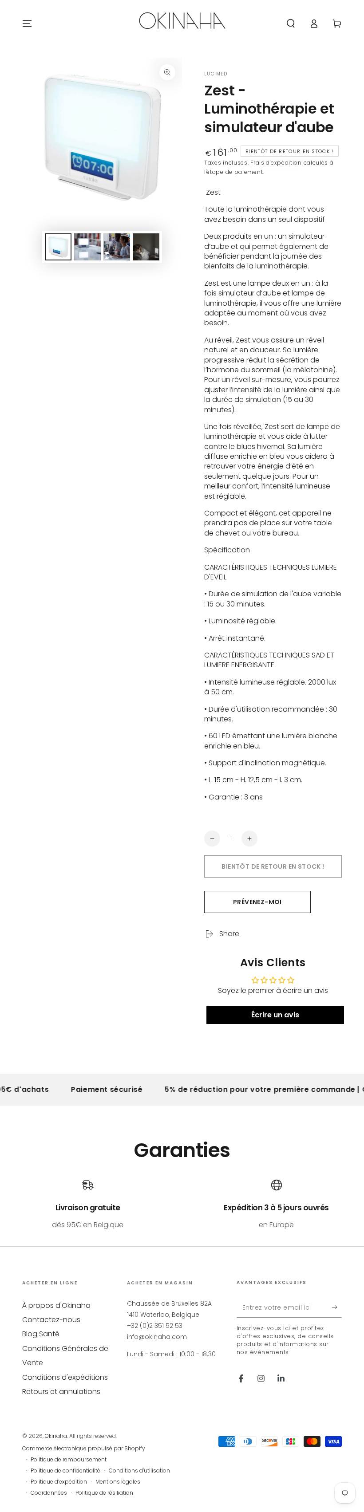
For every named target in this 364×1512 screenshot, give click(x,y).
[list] (182, 1204)
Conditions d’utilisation (139, 1470)
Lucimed (215, 74)
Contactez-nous (51, 1320)
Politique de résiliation (104, 1492)
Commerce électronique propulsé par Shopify (83, 1448)
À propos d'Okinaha (56, 1305)
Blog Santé (40, 1334)
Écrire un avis (275, 1015)
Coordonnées (49, 1492)
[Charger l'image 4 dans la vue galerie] (146, 246)
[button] (290, 23)
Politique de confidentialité (65, 1470)
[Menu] (27, 23)
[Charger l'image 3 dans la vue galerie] (116, 246)
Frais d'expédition (276, 162)
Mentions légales (117, 1481)
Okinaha (56, 1436)
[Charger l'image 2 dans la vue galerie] (87, 246)
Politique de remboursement (69, 1459)
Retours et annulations (61, 1391)
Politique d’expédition (59, 1481)
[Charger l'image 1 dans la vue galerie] (58, 246)
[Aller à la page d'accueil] (182, 23)
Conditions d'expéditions (65, 1377)
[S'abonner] (337, 1307)
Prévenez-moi (257, 902)
